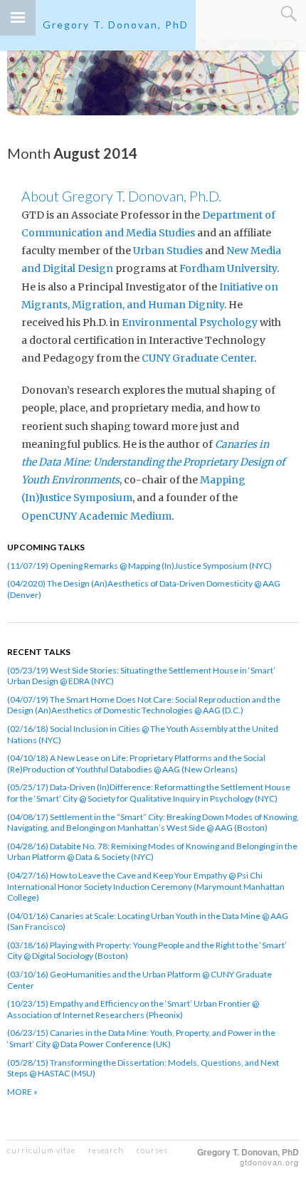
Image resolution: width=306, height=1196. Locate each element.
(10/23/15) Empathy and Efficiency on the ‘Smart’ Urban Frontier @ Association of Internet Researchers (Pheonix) (133, 1009)
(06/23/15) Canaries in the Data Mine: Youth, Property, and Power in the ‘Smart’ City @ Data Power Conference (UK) (141, 1038)
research (106, 1150)
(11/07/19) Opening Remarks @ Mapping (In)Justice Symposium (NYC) (139, 565)
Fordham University (228, 268)
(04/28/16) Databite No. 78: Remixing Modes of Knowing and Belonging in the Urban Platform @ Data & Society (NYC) (152, 852)
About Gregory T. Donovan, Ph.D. (121, 195)
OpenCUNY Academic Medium (96, 516)
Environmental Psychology (190, 322)
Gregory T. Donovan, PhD (116, 25)
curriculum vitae (41, 1150)
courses (152, 1150)
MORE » (22, 1091)
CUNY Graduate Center (198, 358)
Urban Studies (168, 250)
